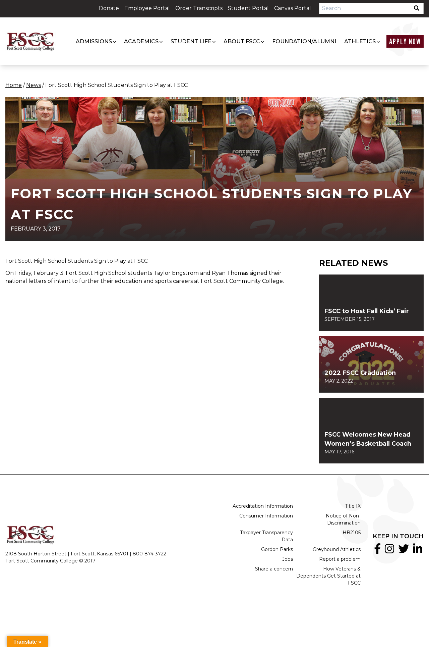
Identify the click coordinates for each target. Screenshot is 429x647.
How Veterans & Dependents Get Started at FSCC (328, 576)
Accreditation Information (263, 506)
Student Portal (248, 8)
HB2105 (352, 533)
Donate (109, 8)
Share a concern (274, 569)
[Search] (418, 8)
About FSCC (242, 41)
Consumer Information (266, 516)
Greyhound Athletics (337, 549)
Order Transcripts (199, 8)
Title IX (353, 506)
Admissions (94, 41)
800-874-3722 (149, 554)
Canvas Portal (292, 8)
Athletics (360, 41)
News (33, 85)
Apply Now (405, 41)
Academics (141, 41)
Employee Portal (147, 8)
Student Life (191, 41)
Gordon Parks (277, 549)
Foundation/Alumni (304, 41)
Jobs (287, 559)
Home (13, 85)
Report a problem (340, 559)
